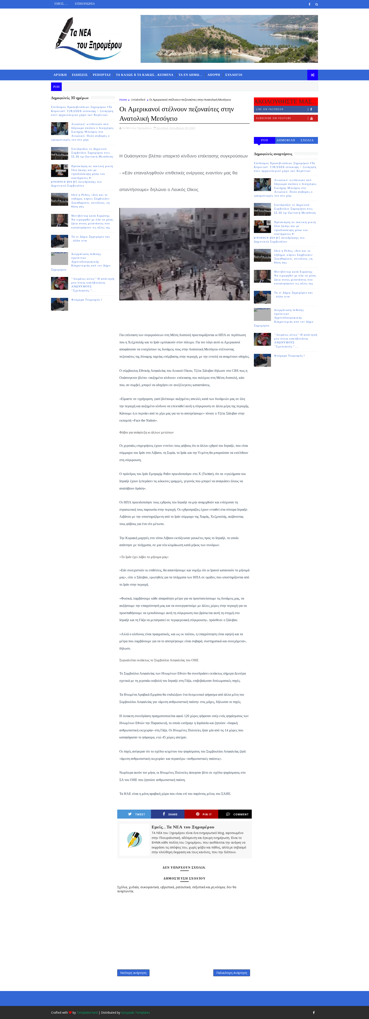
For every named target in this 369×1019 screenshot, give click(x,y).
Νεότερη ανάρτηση (133, 973)
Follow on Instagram (273, 127)
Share (173, 814)
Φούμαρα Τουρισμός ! (86, 299)
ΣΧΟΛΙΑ (307, 140)
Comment (241, 814)
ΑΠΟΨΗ (214, 75)
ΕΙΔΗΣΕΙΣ (80, 75)
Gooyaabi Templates (135, 1012)
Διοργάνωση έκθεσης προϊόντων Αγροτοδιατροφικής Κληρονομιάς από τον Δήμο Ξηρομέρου (81, 261)
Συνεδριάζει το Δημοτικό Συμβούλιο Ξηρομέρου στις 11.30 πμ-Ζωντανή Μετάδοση (92, 152)
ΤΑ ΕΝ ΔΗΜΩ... (190, 75)
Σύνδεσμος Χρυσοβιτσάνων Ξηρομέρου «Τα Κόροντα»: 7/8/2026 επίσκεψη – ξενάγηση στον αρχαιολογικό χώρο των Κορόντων (82, 110)
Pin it (207, 814)
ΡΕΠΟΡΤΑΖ (102, 75)
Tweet (140, 814)
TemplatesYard (87, 1012)
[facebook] (309, 4)
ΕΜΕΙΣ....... (61, 4)
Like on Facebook (270, 109)
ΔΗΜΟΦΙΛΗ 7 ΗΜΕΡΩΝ (286, 141)
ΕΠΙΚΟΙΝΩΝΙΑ (85, 4)
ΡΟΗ (264, 140)
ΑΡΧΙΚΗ (60, 75)
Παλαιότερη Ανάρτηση (231, 973)
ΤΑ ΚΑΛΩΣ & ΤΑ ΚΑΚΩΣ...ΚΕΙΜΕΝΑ (144, 75)
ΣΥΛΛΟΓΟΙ (233, 75)
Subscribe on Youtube (273, 118)
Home (123, 99)
